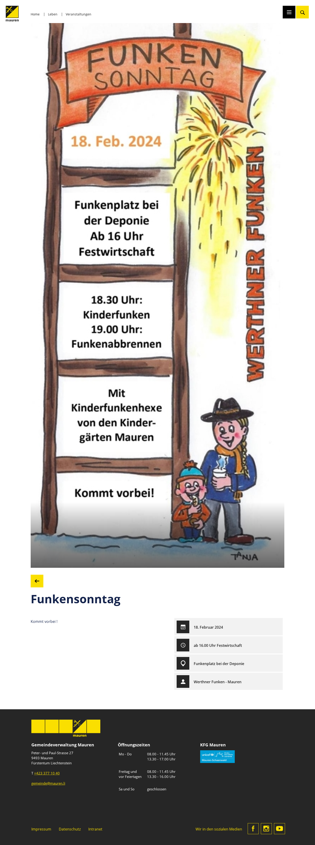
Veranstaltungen (78, 14)
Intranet (95, 829)
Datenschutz (70, 829)
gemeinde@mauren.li (48, 783)
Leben (52, 14)
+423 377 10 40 (47, 773)
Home (35, 14)
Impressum (41, 829)
